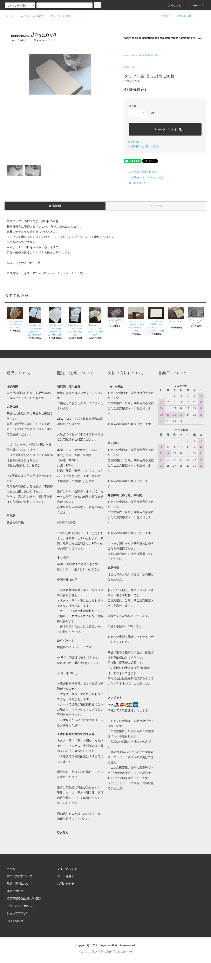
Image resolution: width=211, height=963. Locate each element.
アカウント (174, 5)
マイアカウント (67, 868)
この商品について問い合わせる (146, 177)
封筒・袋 (137, 55)
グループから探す (60, 16)
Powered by (84, 952)
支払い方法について (20, 876)
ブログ (165, 16)
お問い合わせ (183, 16)
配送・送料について (20, 883)
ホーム (9, 16)
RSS (9, 920)
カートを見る (65, 876)
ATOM (19, 920)
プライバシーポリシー (21, 906)
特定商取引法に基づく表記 (143, 146)
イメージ (156, 206)
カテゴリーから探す (32, 16)
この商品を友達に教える (142, 171)
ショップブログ (17, 913)
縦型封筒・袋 (151, 55)
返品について (135, 141)
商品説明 (55, 206)
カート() (198, 5)
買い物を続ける (137, 183)
